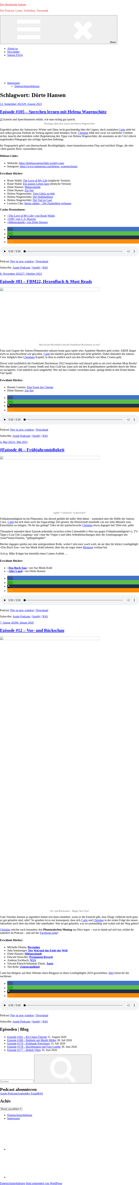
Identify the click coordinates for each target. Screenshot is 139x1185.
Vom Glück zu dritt (44, 193)
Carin (122, 129)
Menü (113, 42)
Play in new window (22, 261)
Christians (29, 357)
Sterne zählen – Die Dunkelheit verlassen (47, 203)
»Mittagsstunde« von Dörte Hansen (27, 222)
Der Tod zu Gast (42, 200)
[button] (10, 229)
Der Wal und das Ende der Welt (48, 950)
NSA (33, 960)
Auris (49, 963)
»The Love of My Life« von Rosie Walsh (31, 215)
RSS (45, 267)
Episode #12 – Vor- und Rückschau (32, 630)
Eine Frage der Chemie (40, 387)
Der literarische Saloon (13, 4)
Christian (83, 132)
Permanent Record (41, 957)
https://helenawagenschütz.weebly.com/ (41, 163)
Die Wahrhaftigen (43, 196)
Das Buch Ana (17, 567)
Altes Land (15, 571)
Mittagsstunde (33, 187)
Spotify (36, 267)
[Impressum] (34, 1177)
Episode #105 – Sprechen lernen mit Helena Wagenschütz (53, 111)
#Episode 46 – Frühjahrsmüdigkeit (32, 449)
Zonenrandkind (30, 966)
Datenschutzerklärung (26, 86)
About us (12, 48)
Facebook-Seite (49, 932)
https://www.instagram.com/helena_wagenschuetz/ (49, 166)
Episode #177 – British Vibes (24, 1050)
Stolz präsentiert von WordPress (44, 1183)
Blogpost (88, 547)
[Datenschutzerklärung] (34, 1149)
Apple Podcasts (21, 267)
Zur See (29, 190)
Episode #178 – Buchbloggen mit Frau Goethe (34, 1046)
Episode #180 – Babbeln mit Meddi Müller (31, 1040)
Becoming (34, 947)
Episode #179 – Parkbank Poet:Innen (28, 1043)
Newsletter (13, 51)
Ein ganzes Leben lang (36, 183)
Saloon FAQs (15, 55)
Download (42, 261)
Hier (111, 972)
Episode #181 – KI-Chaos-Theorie (27, 1036)
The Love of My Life (35, 180)
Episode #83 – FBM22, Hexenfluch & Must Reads (46, 281)
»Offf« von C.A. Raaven (21, 218)
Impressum (13, 83)
